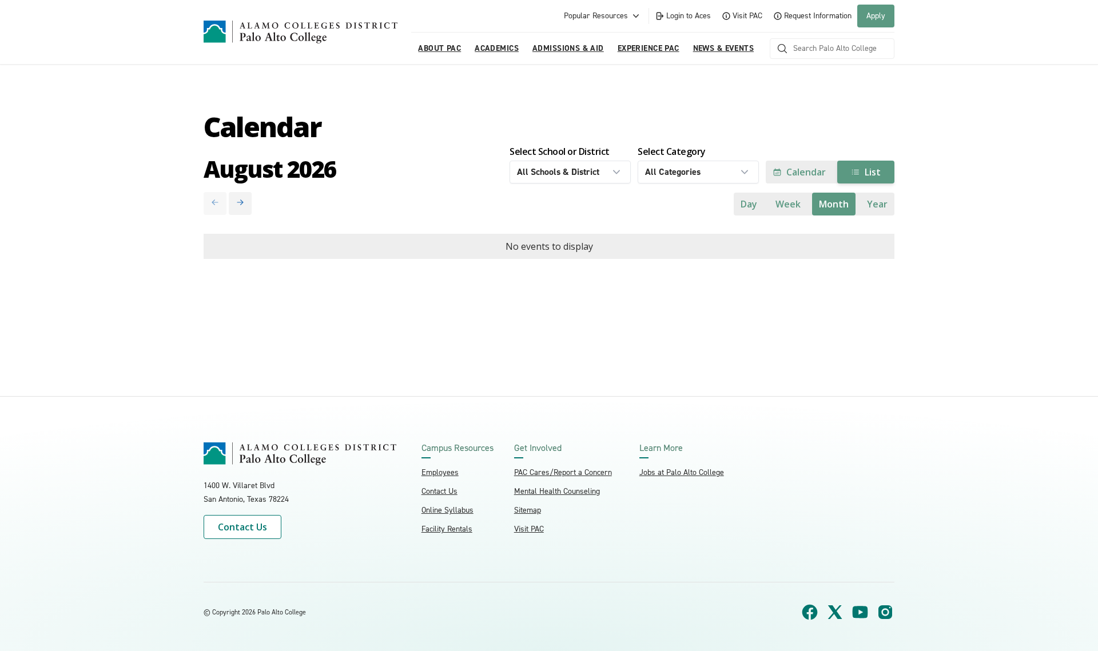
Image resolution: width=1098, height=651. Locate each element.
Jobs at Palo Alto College (681, 472)
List (873, 172)
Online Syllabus (447, 510)
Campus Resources (457, 448)
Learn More (661, 448)
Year (877, 204)
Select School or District (560, 151)
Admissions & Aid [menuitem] (568, 48)
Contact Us (242, 527)
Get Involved (538, 448)
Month (834, 204)
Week (788, 204)
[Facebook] (810, 612)
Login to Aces (688, 15)
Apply (875, 15)
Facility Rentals (446, 529)
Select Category (672, 151)
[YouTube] (860, 612)
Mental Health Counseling (557, 491)
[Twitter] (835, 612)
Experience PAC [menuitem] (648, 48)
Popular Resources (596, 15)
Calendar (806, 172)
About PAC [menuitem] (439, 48)
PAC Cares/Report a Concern (563, 472)
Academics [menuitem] (497, 48)
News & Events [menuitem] (723, 48)
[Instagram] (885, 612)
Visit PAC (747, 15)
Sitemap (527, 510)
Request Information (818, 15)
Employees (440, 472)
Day (749, 204)
